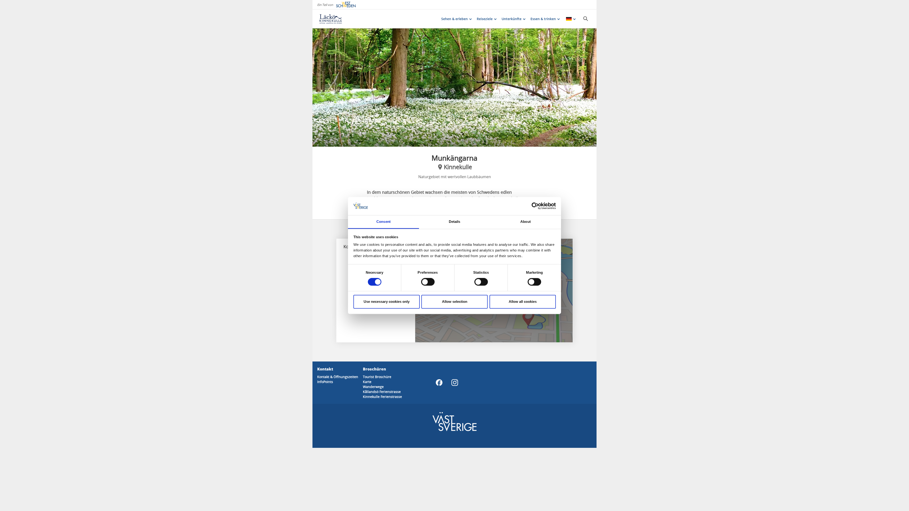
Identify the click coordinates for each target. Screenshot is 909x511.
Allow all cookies (523, 302)
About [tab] (525, 222)
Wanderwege (373, 386)
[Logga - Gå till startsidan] (336, 19)
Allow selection (454, 302)
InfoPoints (325, 381)
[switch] (428, 282)
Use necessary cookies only (387, 302)
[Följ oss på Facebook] (439, 382)
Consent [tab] (383, 222)
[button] (454, 87)
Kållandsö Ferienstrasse (382, 391)
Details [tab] (454, 222)
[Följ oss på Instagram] (454, 382)
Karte (367, 381)
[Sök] (585, 18)
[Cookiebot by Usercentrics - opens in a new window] (535, 206)
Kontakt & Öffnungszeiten (337, 376)
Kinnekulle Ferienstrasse (382, 396)
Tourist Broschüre (377, 376)
